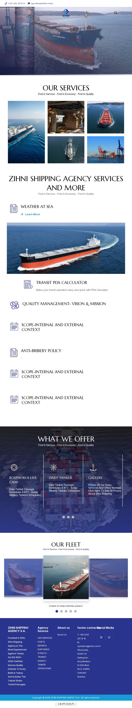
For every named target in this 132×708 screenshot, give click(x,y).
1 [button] (59, 517)
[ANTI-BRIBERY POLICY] (66, 354)
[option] (66, 37)
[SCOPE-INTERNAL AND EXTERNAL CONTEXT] (58, 330)
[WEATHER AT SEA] (66, 210)
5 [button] (75, 611)
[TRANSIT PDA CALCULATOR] (66, 286)
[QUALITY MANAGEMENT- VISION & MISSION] (66, 307)
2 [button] (63, 517)
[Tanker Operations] (66, 149)
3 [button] (68, 517)
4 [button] (73, 517)
